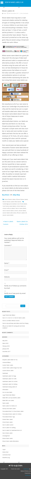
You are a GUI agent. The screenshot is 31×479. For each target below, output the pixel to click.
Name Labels (5, 403)
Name (6, 263)
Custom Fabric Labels (7, 365)
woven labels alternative (9, 213)
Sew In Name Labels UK (14, 2)
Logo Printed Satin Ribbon (8, 315)
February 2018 (5, 346)
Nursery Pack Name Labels (9, 408)
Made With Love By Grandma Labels (11, 397)
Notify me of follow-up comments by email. (15, 287)
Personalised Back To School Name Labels (12, 411)
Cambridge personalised (9, 204)
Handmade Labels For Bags (9, 376)
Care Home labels (22, 204)
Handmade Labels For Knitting (9, 384)
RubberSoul (26, 469)
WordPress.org (6, 457)
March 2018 (5, 343)
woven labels (22, 210)
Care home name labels (9, 206)
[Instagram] (18, 466)
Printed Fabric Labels (7, 419)
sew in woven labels (8, 210)
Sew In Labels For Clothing (8, 427)
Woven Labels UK (22, 213)
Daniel (4, 13)
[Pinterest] (20, 466)
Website (7, 277)
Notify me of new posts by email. (15, 293)
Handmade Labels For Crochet (9, 381)
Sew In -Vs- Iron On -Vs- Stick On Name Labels (13, 318)
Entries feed (5, 452)
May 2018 (4, 340)
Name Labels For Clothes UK (9, 406)
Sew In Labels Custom (7, 425)
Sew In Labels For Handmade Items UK (12, 430)
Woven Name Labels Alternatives (12, 202)
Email (6, 270)
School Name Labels (10, 199)
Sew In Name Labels (7, 433)
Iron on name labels (7, 392)
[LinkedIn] (15, 466)
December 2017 (6, 351)
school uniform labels (9, 208)
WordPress (27, 475)
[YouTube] (16, 466)
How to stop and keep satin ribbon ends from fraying (15, 323)
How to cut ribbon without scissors (10, 320)
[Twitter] (9, 466)
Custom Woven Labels (7, 370)
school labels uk (21, 206)
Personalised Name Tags (8, 416)
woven (16, 210)
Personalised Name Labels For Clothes (11, 414)
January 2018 (5, 348)
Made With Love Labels (8, 400)
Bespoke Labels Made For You (9, 359)
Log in (3, 449)
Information (5, 389)
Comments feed (6, 455)
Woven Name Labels (22, 199)
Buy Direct (5, 195)
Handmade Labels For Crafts (9, 378)
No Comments (24, 13)
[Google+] (13, 466)
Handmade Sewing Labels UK (9, 387)
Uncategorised (6, 435)
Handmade (5, 373)
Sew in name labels (20, 208)
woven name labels (8, 215)
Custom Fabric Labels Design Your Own (12, 367)
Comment (8, 245)
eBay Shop (16, 195)
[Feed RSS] (21, 466)
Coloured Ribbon (6, 362)
